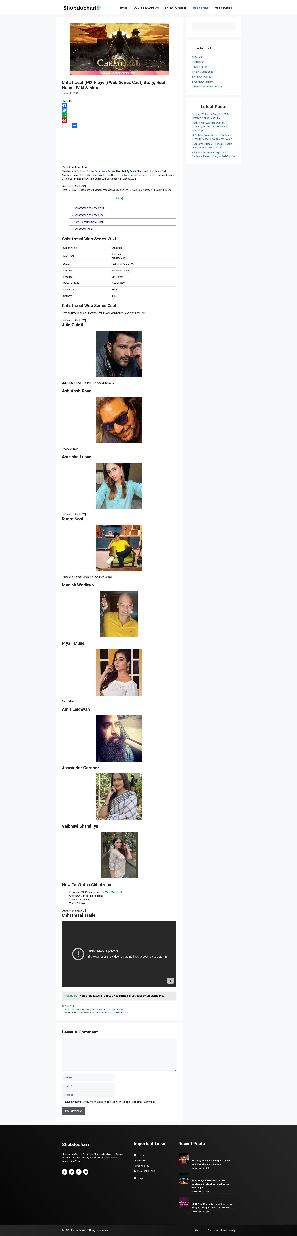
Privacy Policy (199, 66)
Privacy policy (228, 1230)
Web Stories (223, 7)
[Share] (119, 125)
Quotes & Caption (146, 7)
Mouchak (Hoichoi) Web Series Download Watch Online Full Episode (96, 1012)
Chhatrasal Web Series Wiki (88, 208)
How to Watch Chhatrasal (87, 222)
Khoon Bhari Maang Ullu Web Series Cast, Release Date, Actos (94, 1009)
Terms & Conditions (202, 71)
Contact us (198, 61)
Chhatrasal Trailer (82, 228)
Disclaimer (213, 1230)
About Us (197, 56)
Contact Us (140, 1160)
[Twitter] (119, 110)
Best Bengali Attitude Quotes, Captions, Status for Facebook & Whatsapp (210, 126)
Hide (119, 198)
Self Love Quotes (201, 76)
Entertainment (175, 7)
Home (124, 7)
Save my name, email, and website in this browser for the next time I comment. (110, 1101)
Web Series (200, 7)
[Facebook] (119, 105)
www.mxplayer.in (114, 892)
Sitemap (138, 1178)
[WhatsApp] (119, 115)
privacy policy (141, 1165)
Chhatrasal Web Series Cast (88, 215)
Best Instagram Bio (202, 81)
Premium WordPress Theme (207, 86)
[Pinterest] (119, 120)
